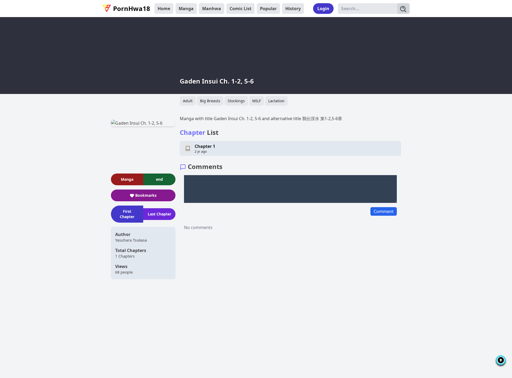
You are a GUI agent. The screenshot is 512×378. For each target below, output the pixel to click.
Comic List (240, 8)
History (293, 8)
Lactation (276, 100)
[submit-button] (403, 8)
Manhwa (211, 8)
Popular (268, 8)
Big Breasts (210, 100)
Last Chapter (159, 213)
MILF (256, 100)
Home (164, 8)
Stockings (236, 100)
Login (323, 8)
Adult (188, 100)
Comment (384, 211)
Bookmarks (146, 195)
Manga (186, 8)
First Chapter (127, 214)
